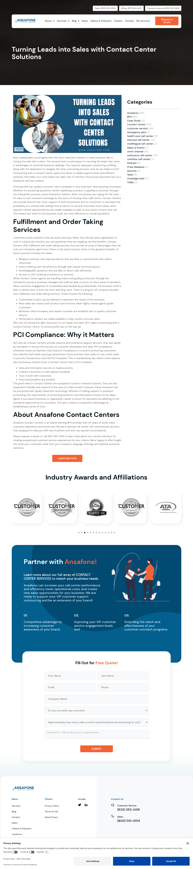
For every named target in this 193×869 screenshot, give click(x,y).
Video (130, 182)
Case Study (134, 120)
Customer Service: (127, 805)
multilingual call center (140, 143)
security (132, 170)
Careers (16, 817)
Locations (17, 834)
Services (16, 805)
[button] (78, 532)
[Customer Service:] (112, 805)
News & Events (136, 147)
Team (130, 174)
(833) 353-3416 (128, 809)
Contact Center (136, 124)
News (14, 822)
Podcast (132, 163)
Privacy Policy (52, 805)
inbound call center (138, 140)
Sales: (120, 816)
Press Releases (135, 167)
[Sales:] (112, 816)
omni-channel (135, 151)
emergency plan (136, 132)
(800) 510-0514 (128, 821)
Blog (14, 811)
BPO (129, 116)
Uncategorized (135, 178)
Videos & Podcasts (21, 828)
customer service (137, 128)
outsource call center (139, 155)
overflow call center (138, 159)
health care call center (140, 136)
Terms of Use (51, 811)
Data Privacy (51, 817)
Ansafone (132, 113)
